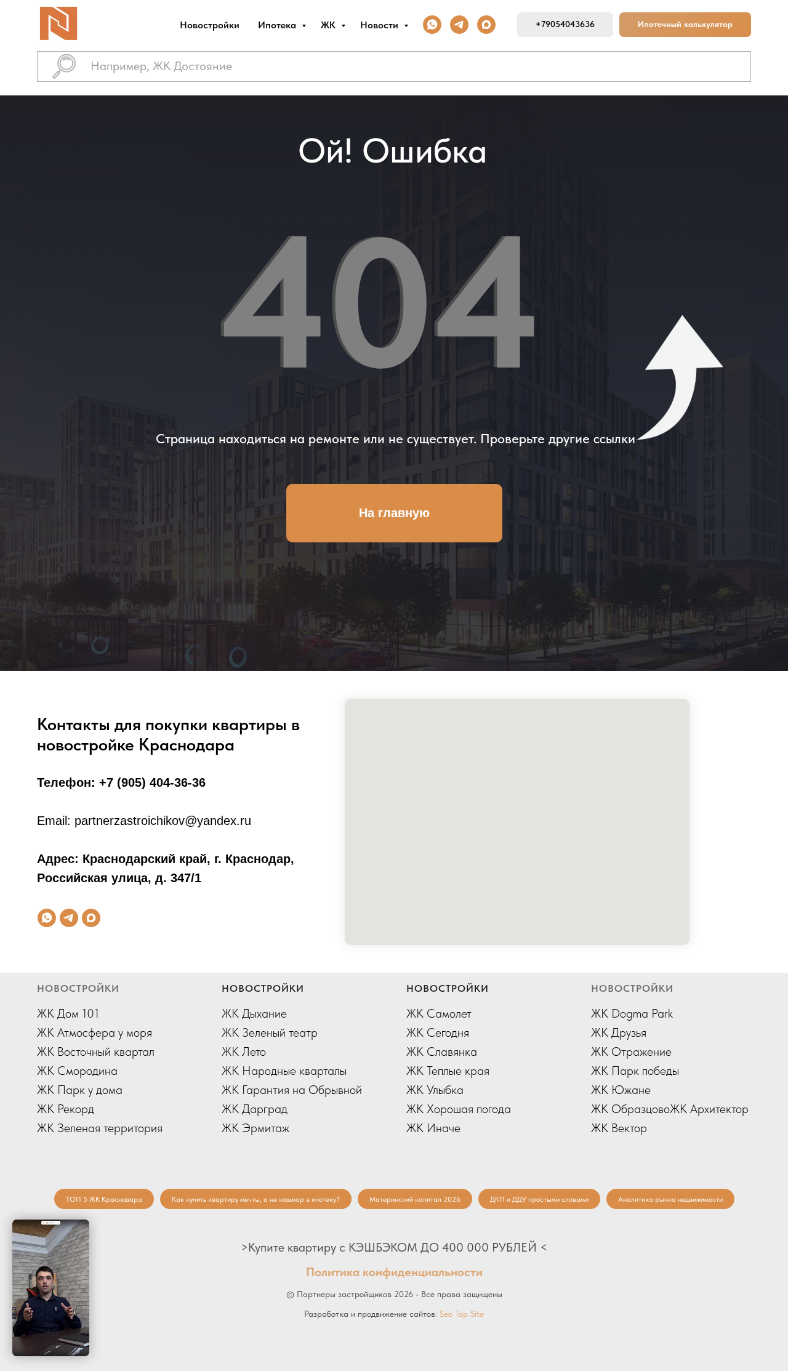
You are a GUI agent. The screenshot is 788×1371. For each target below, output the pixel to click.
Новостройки (209, 25)
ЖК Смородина (77, 1070)
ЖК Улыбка (435, 1089)
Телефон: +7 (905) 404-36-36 (121, 782)
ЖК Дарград (254, 1108)
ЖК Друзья (618, 1032)
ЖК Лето (244, 1051)
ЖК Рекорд (65, 1108)
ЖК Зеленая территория (100, 1127)
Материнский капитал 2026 (414, 1199)
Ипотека (278, 25)
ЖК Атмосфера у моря (94, 1032)
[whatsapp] (432, 24)
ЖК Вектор (619, 1127)
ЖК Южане (621, 1089)
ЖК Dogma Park (632, 1013)
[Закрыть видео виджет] (87, 1221)
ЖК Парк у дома (80, 1089)
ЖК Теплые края (447, 1070)
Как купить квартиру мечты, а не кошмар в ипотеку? (256, 1199)
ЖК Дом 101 (68, 1013)
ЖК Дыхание (254, 1013)
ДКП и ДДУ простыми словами (539, 1199)
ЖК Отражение (631, 1051)
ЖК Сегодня (437, 1032)
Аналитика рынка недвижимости (670, 1199)
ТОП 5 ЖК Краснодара (104, 1199)
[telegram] (459, 24)
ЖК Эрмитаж (255, 1127)
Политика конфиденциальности (394, 1271)
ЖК (329, 25)
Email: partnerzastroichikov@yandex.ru (144, 820)
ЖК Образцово (630, 1108)
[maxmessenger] (486, 24)
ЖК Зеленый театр (270, 1032)
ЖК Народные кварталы (284, 1070)
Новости (380, 25)
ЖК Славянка (441, 1051)
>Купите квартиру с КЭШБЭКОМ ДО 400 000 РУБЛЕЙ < (394, 1247)
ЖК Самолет (439, 1013)
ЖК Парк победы (635, 1070)
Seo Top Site (462, 1314)
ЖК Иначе (433, 1127)
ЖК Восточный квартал (96, 1051)
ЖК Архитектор (709, 1108)
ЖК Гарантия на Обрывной (292, 1089)
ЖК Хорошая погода (458, 1108)
